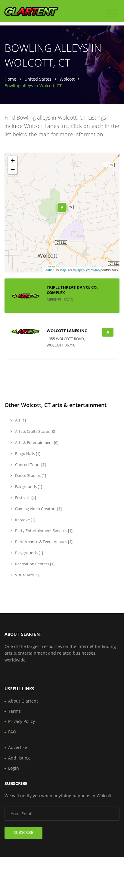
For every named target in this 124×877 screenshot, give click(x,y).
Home (10, 79)
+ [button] (13, 160)
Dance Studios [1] (30, 475)
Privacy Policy (21, 721)
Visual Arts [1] (26, 575)
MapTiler (66, 269)
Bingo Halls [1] (27, 453)
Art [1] (20, 420)
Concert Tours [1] (30, 464)
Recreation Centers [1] (34, 563)
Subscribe (23, 832)
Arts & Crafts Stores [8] (34, 431)
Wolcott (67, 79)
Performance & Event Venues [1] (43, 541)
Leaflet (49, 269)
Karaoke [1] (24, 519)
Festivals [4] (25, 497)
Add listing (19, 758)
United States (37, 79)
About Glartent (23, 701)
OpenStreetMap (88, 269)
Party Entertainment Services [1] (43, 530)
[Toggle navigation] (111, 13)
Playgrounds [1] (28, 552)
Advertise (17, 747)
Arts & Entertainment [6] (36, 442)
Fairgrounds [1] (28, 486)
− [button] (13, 169)
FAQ (12, 732)
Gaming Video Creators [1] (38, 508)
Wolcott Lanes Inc (67, 330)
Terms (14, 711)
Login (13, 768)
